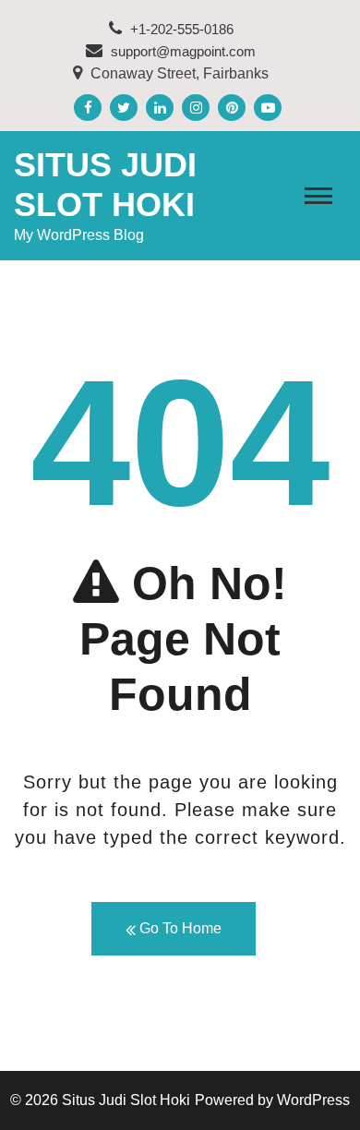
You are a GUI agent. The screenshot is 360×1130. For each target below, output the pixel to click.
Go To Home (179, 928)
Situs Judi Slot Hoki (126, 1100)
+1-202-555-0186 (180, 29)
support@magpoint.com (183, 51)
